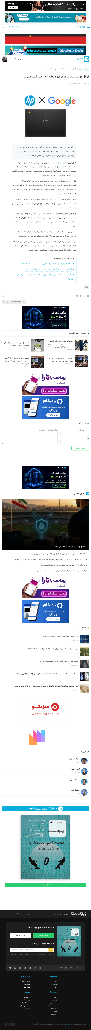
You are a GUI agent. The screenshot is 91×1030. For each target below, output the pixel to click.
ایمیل (87, 438)
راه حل (55, 1011)
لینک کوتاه (9, 302)
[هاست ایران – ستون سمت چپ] (45, 317)
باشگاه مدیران (53, 1003)
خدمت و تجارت (53, 1006)
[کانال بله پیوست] (45, 17)
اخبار (56, 981)
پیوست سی (27, 984)
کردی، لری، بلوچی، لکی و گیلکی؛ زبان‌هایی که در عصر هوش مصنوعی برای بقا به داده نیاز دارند (47, 686)
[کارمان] (45, 735)
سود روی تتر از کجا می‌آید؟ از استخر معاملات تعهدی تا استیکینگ (16, 344)
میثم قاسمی (75, 790)
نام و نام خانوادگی (84, 430)
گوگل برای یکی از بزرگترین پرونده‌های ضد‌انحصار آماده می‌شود (48, 269)
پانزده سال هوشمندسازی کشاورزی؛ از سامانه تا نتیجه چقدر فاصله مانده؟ (53, 648)
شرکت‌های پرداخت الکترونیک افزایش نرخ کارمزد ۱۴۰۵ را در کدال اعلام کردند (61, 571)
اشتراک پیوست (45, 885)
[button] (88, 27)
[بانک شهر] (45, 39)
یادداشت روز (54, 984)
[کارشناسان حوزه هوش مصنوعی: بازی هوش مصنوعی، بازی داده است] (81, 367)
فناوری (80, 59)
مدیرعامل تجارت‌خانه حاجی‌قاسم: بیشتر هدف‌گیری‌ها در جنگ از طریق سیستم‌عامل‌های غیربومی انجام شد (60, 344)
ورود (18, 27)
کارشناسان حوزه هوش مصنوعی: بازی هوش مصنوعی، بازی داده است (60, 360)
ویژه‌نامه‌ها (27, 997)
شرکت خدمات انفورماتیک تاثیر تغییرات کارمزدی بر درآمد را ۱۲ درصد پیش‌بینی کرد (59, 553)
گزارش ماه (54, 1000)
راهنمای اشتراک (26, 1003)
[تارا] (45, 383)
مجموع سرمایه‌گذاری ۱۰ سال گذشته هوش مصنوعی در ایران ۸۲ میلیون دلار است (16, 361)
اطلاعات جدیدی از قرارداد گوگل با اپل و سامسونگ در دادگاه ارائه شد (45, 263)
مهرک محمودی (74, 759)
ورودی (55, 997)
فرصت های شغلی (25, 1006)
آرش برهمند (75, 769)
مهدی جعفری (15, 59)
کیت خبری (27, 1009)
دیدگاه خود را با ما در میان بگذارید (48, 430)
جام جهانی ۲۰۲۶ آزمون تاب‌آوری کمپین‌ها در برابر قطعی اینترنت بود (64, 565)
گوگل (86, 287)
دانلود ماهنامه (43, 936)
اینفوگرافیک (27, 987)
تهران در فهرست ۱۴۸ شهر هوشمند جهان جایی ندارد (60, 636)
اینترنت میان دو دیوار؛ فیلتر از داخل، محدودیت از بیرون (59, 661)
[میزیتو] (45, 710)
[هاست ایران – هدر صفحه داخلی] (45, 50)
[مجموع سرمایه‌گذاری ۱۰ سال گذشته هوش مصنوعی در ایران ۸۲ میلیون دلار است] (37, 368)
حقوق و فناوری (53, 1009)
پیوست (86, 69)
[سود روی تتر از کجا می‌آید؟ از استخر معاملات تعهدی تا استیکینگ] (37, 351)
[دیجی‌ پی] (45, 6)
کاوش (55, 987)
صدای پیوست (26, 981)
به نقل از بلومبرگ (58, 162)
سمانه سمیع (75, 779)
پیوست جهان (53, 1014)
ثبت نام (9, 27)
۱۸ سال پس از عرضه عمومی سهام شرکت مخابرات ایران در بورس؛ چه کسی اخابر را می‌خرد (48, 673)
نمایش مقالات (20, 936)
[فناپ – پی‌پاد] (45, 407)
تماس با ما (27, 1000)
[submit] (50, 950)
